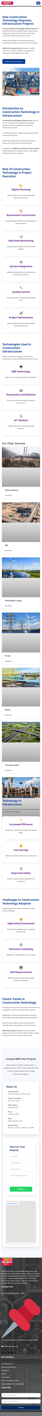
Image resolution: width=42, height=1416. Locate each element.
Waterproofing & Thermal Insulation (12, 1384)
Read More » (8, 495)
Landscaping (5, 1377)
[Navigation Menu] (38, 3)
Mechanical (5, 1370)
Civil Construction (7, 1364)
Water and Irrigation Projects (10, 1380)
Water (7, 710)
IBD (6, 545)
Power (8, 656)
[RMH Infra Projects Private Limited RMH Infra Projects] (7, 3)
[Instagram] (6, 1353)
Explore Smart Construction (14, 61)
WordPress (17, 1414)
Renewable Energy (13, 600)
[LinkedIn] (9, 1353)
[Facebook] (12, 1353)
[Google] (2, 1353)
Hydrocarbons (11, 490)
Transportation (12, 765)
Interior (3, 1374)
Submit (21, 1407)
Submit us (21, 1189)
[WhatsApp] (15, 1353)
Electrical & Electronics (8, 1367)
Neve (3, 1414)
